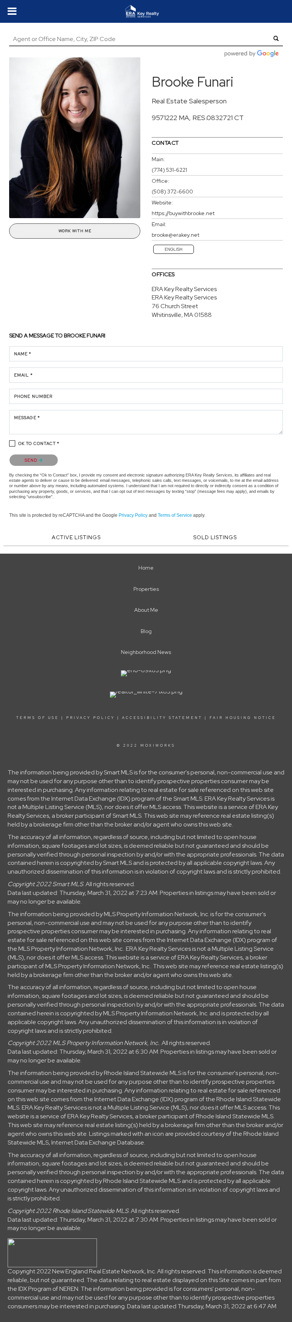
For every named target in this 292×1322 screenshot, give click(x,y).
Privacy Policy (133, 515)
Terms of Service (175, 515)
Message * (27, 417)
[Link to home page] (146, 11)
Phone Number (33, 396)
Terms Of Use (37, 718)
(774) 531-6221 (169, 169)
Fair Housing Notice (242, 718)
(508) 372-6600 (172, 191)
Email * (23, 375)
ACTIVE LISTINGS (76, 537)
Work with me (75, 230)
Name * (23, 353)
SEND (32, 460)
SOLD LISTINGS (215, 537)
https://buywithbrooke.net (183, 213)
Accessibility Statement (162, 718)
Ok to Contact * (39, 443)
